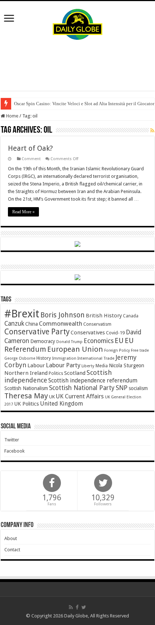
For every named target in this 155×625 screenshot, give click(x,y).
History (43, 358)
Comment (31, 159)
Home (11, 116)
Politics (56, 373)
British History (104, 315)
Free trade (140, 350)
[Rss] (71, 607)
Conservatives (88, 332)
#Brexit (21, 314)
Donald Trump (69, 341)
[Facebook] (77, 607)
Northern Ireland (26, 373)
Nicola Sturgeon (126, 365)
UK (52, 396)
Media (102, 365)
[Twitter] (84, 607)
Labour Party (63, 365)
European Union (75, 349)
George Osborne (19, 358)
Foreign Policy (117, 350)
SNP (122, 387)
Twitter (11, 439)
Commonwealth (60, 323)
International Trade (96, 358)
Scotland (74, 373)
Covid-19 (115, 332)
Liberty (87, 365)
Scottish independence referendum (92, 380)
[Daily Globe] (77, 22)
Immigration (64, 358)
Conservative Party (37, 331)
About (10, 538)
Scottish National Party (82, 387)
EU (119, 341)
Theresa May (26, 395)
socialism (138, 388)
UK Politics (26, 404)
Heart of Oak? (30, 148)
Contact (12, 549)
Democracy (42, 341)
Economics (99, 340)
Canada (130, 315)
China (31, 324)
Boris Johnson (62, 315)
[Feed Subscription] (152, 130)
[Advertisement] (77, 65)
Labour (36, 365)
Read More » (23, 211)
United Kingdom (61, 403)
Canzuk (14, 323)
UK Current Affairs (80, 396)
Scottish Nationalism (26, 388)
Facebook (14, 451)
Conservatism (97, 324)
